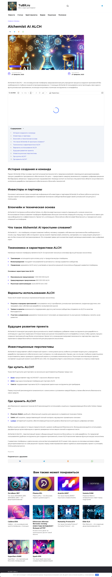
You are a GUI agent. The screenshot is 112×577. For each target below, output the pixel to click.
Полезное (62, 15)
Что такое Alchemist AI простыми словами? (29, 142)
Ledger (13, 421)
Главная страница (13, 21)
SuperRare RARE (15, 556)
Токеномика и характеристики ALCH (26, 145)
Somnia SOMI (88, 493)
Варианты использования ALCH (25, 147)
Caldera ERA (13, 521)
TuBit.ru (24, 5)
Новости (11, 15)
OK (97, 575)
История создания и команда (24, 133)
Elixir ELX (86, 521)
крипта (11, 451)
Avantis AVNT (63, 493)
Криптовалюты (31, 15)
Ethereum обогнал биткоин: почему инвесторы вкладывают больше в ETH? (43, 525)
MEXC (13, 381)
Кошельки (52, 15)
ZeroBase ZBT (14, 493)
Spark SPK (37, 556)
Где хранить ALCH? (20, 159)
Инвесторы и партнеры (21, 136)
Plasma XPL (37, 493)
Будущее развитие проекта (23, 150)
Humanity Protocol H (66, 521)
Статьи (20, 15)
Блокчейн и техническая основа (25, 139)
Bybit (13, 378)
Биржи (42, 15)
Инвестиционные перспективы (25, 153)
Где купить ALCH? (19, 156)
